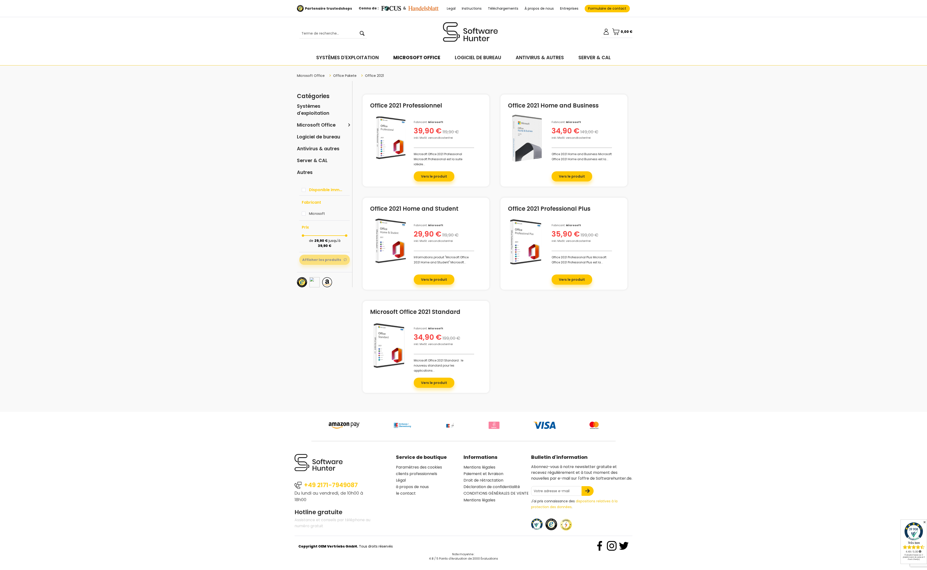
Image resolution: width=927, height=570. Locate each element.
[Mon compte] (606, 31)
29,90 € (321, 240)
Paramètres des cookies (419, 467)
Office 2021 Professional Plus (549, 209)
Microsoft (317, 213)
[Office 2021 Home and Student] (389, 241)
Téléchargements (503, 8)
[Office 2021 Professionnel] (389, 138)
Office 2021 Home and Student (414, 209)
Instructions (472, 8)
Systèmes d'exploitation (313, 109)
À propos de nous (539, 8)
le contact (406, 493)
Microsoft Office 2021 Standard (415, 313)
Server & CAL (312, 160)
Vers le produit (434, 176)
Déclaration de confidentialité (492, 487)
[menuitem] (331, 33)
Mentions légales (479, 467)
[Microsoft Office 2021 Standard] (389, 344)
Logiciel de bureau (318, 137)
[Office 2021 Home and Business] (527, 138)
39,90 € (324, 245)
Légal (401, 480)
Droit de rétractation (483, 480)
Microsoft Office (316, 125)
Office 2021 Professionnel (406, 106)
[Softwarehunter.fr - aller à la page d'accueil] (470, 34)
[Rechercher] (362, 33)
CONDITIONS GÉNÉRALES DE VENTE (496, 493)
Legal (451, 8)
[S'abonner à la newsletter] (588, 491)
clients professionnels (416, 473)
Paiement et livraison (483, 473)
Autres (305, 172)
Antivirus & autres (318, 148)
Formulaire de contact (607, 8)
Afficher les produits (321, 259)
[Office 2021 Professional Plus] (527, 241)
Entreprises (569, 8)
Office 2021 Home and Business (553, 106)
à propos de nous (412, 487)
